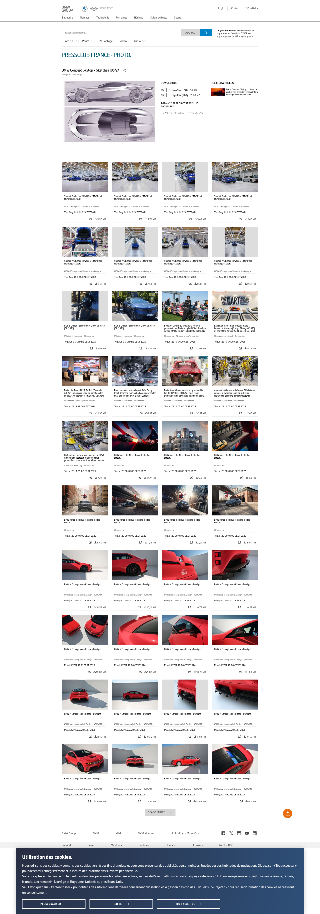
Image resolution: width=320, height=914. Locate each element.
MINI (118, 833)
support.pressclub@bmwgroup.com (235, 36)
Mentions (116, 845)
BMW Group (69, 833)
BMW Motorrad (146, 833)
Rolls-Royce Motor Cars (186, 833)
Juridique (143, 845)
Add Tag (190, 32)
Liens (91, 845)
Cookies (198, 845)
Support (66, 845)
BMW (95, 833)
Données (171, 845)
